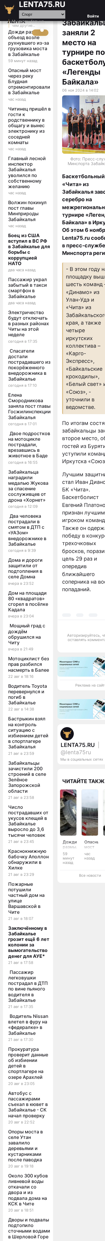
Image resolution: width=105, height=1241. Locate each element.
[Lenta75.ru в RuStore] (94, 771)
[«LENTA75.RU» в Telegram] (100, 771)
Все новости (90, 875)
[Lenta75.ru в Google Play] (88, 771)
